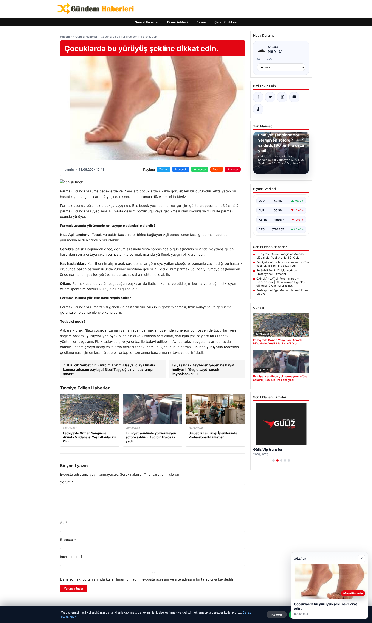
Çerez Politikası (225, 22)
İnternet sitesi (71, 556)
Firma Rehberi (177, 22)
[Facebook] (258, 97)
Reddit (216, 169)
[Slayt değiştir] (273, 460)
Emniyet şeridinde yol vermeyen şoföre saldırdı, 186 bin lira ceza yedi (282, 263)
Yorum (66, 482)
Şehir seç (265, 58)
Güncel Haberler (147, 22)
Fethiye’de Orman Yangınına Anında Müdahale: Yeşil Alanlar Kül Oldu (280, 255)
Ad (63, 522)
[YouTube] (294, 97)
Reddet (276, 614)
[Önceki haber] (293, 138)
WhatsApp (200, 169)
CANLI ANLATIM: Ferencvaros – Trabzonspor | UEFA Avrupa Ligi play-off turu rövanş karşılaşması (281, 282)
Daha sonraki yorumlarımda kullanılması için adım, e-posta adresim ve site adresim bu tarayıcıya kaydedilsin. (148, 579)
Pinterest (232, 169)
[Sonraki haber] (302, 138)
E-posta (68, 539)
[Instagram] (282, 97)
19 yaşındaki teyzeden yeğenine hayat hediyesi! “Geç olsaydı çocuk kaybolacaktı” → (203, 369)
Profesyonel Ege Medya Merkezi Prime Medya (282, 291)
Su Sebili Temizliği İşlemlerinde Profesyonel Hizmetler (276, 272)
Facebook (181, 169)
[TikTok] (258, 109)
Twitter (163, 169)
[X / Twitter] (270, 97)
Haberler (66, 36)
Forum (201, 22)
